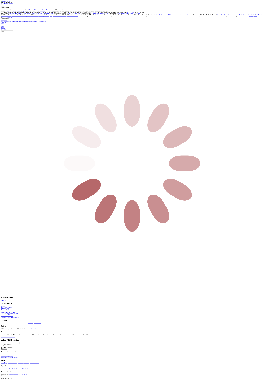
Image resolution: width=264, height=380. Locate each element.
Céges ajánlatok (130, 12)
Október (35, 21)
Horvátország (32, 9)
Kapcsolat (11, 3)
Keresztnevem (4, 347)
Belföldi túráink (11, 13)
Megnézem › (28, 328)
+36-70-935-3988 (4, 3)
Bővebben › (30, 323)
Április (12, 21)
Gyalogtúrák (68, 13)
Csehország (19, 9)
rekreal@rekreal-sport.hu (14, 374)
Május (15, 21)
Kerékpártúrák (18, 13)
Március (9, 21)
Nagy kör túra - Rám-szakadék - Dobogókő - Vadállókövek (22, 16)
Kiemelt (2, 23)
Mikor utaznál (4, 20)
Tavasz (6, 11)
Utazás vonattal (137, 13)
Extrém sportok (120, 13)
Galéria (2, 27)
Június (18, 21)
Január (2, 21)
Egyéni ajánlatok (35, 13)
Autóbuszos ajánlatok (128, 13)
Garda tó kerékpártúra (186, 14)
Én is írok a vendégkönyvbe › (7, 354)
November (39, 21)
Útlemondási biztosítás (22, 368)
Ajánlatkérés (3, 29)
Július (21, 21)
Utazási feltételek (13, 368)
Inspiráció (3, 25)
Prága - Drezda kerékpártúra (175, 14)
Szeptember (30, 21)
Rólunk (2, 4)
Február (5, 21)
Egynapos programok (13, 11)
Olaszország (44, 9)
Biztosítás (3, 28)
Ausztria (5, 9)
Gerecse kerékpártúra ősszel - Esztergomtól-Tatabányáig (246, 14)
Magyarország (38, 9)
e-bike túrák (24, 13)
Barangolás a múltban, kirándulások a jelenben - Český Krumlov (64, 16)
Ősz (46, 11)
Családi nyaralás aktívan (77, 13)
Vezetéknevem (4, 345)
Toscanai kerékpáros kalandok (162, 14)
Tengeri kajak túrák (103, 13)
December (44, 21)
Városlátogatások (95, 13)
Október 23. (50, 11)
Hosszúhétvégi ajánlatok (23, 11)
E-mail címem (4, 343)
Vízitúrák (29, 13)
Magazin (2, 26)
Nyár (38, 11)
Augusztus (25, 21)
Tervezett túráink (8, 17)
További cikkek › (37, 323)
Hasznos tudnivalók (5, 368)
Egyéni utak (3, 22)
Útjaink (2, 6)
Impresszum (29, 368)
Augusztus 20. (42, 11)
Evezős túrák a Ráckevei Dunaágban (225, 14)
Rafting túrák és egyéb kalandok (46, 13)
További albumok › (35, 328)
